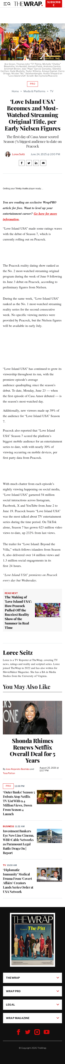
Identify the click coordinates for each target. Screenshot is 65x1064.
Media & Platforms (34, 91)
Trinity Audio (21, 188)
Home (15, 91)
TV (51, 91)
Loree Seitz (18, 154)
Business (8, 826)
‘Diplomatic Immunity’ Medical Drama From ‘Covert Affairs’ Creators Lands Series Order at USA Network (18, 881)
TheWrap (13, 977)
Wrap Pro (13, 990)
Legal (10, 1004)
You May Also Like (26, 686)
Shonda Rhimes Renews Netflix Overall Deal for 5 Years (32, 750)
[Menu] (7, 4)
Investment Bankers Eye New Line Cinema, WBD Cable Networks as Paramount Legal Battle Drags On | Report (18, 842)
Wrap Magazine (18, 1017)
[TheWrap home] (28, 4)
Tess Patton (9, 773)
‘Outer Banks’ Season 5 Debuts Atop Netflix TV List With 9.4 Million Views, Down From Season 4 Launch (19, 803)
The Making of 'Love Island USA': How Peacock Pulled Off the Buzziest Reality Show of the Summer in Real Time (18, 612)
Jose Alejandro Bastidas (18, 769)
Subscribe (53, 4)
